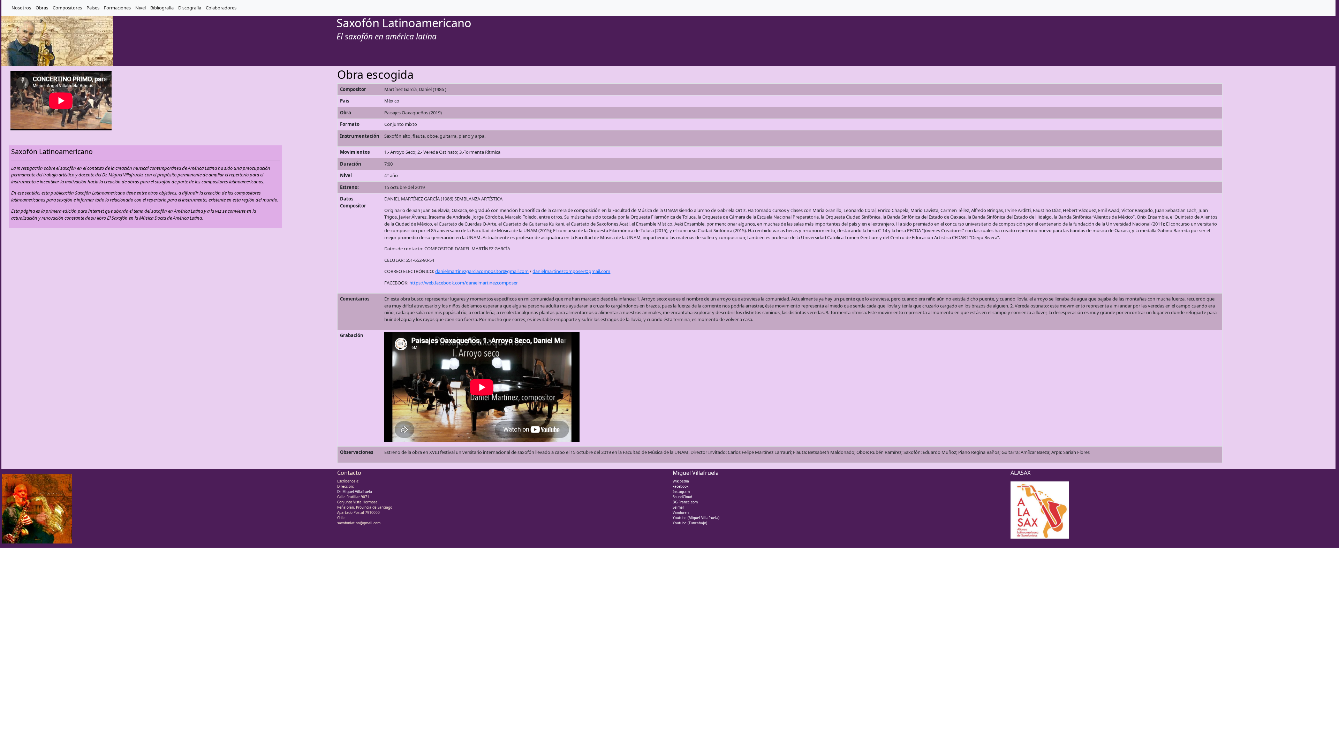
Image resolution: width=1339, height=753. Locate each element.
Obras (42, 8)
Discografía (189, 8)
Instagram (681, 491)
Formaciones (117, 8)
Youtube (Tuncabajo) (690, 522)
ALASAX (1021, 473)
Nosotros (21, 8)
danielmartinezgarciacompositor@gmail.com (482, 271)
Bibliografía (162, 8)
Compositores (67, 8)
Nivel (140, 8)
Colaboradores (221, 8)
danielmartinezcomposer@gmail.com (571, 271)
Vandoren (681, 512)
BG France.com (685, 502)
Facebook (680, 486)
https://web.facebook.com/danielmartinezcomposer (463, 283)
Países (92, 8)
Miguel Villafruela (696, 473)
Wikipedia (681, 481)
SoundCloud (682, 496)
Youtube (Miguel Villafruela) (696, 517)
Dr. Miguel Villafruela (354, 491)
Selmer (678, 507)
